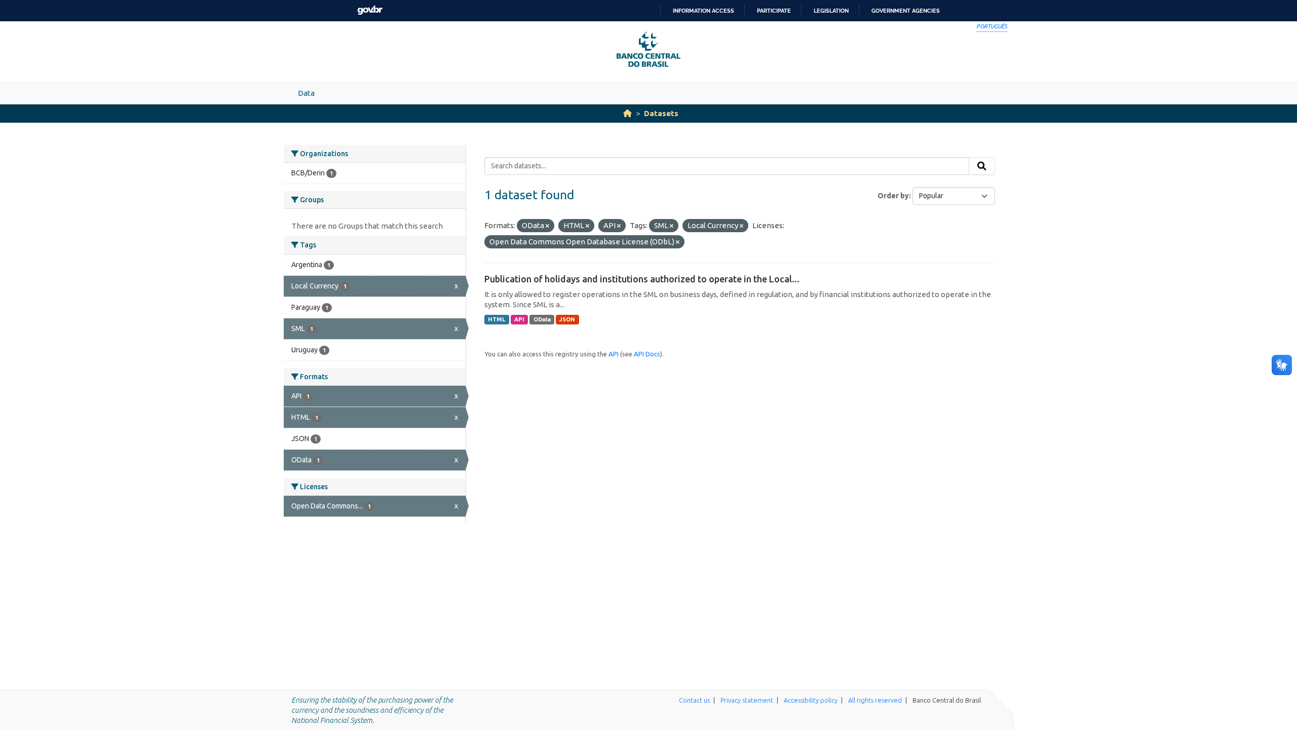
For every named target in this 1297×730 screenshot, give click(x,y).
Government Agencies (905, 10)
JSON (567, 319)
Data (306, 93)
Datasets (661, 113)
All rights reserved (875, 700)
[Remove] (547, 226)
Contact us (694, 700)
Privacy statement (746, 700)
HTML (496, 319)
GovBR (370, 10)
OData (542, 319)
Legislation (831, 10)
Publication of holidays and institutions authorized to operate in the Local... (641, 279)
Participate (774, 10)
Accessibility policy (810, 700)
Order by (893, 196)
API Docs (647, 353)
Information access (703, 10)
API (519, 319)
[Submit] (982, 166)
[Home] (627, 113)
